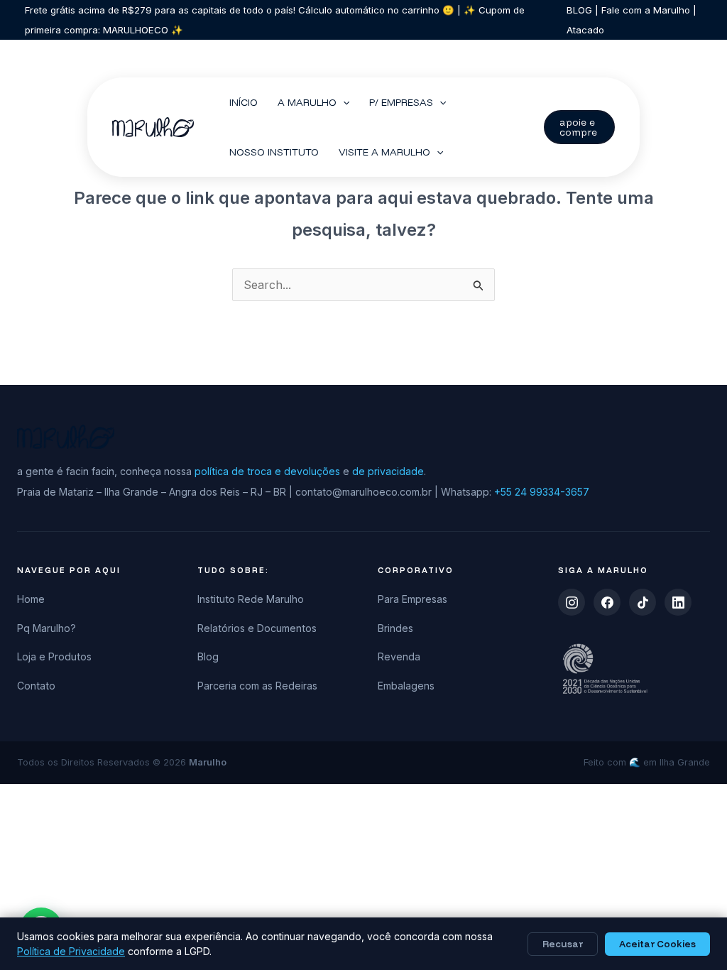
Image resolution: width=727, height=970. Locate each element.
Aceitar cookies (657, 943)
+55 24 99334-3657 (541, 492)
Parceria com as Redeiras (257, 686)
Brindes (395, 628)
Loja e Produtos (54, 656)
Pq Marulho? (46, 628)
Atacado (585, 30)
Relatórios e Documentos (257, 628)
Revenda (399, 656)
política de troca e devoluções (267, 471)
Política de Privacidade (71, 951)
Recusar (562, 943)
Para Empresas (412, 599)
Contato (36, 686)
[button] (343, 102)
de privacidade (388, 471)
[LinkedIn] (678, 602)
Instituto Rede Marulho (250, 599)
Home (31, 599)
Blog (208, 656)
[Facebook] (607, 602)
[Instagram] (571, 602)
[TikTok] (642, 602)
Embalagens (406, 686)
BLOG (579, 10)
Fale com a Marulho (644, 10)
